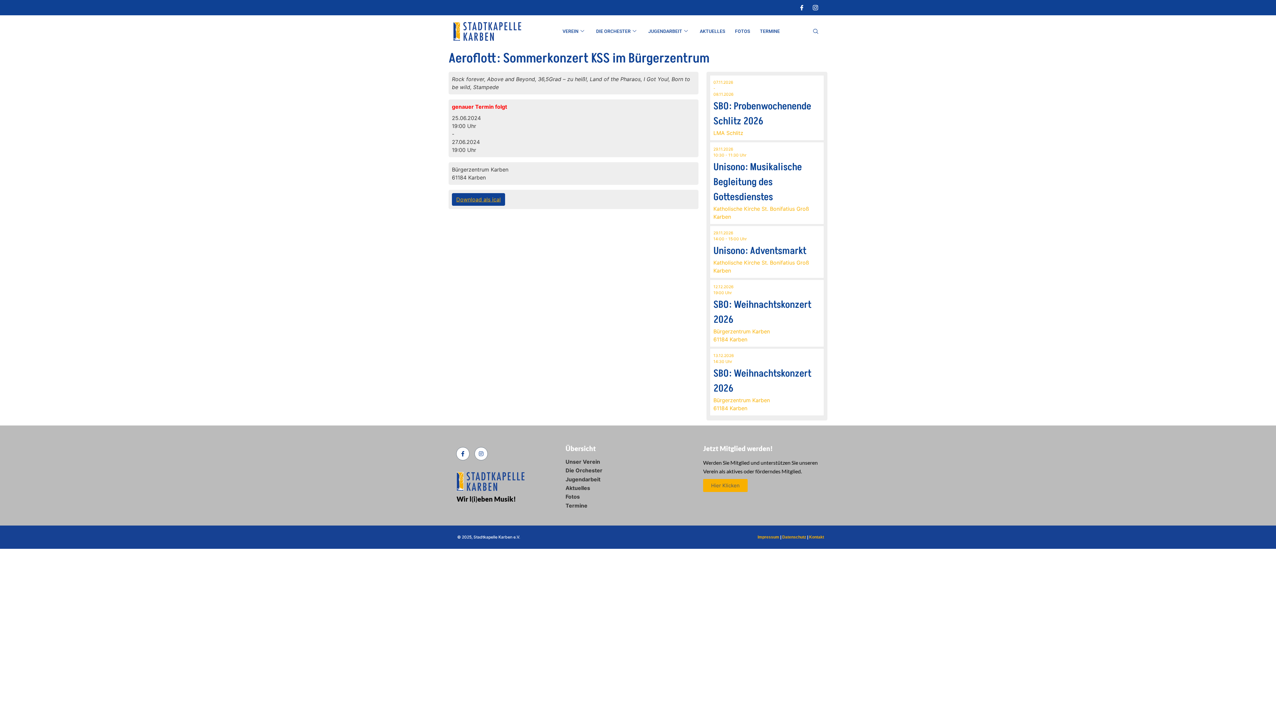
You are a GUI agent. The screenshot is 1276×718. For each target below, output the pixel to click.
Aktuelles (712, 31)
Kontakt (816, 537)
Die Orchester (613, 31)
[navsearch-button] (816, 32)
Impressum (768, 537)
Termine (770, 31)
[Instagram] (815, 8)
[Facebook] (802, 8)
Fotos (742, 31)
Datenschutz (794, 537)
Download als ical (478, 199)
